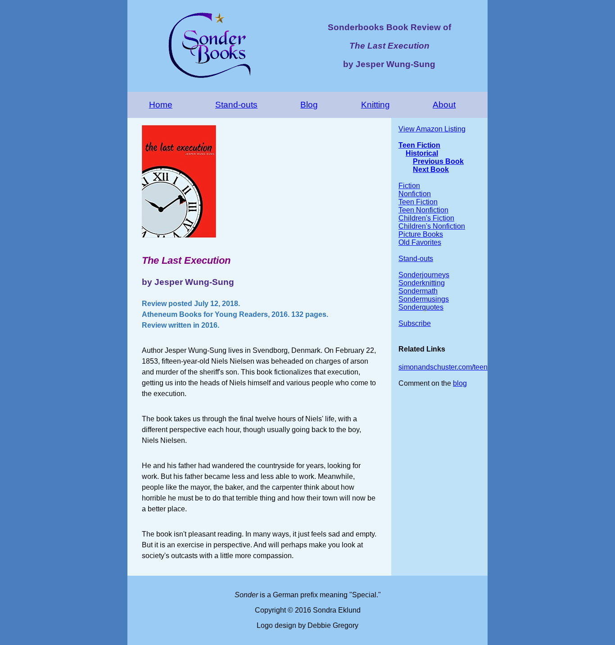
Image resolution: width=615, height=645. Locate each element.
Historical (422, 153)
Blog (309, 104)
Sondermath (418, 291)
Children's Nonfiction (431, 226)
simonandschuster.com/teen (443, 367)
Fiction (409, 185)
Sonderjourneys (423, 275)
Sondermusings (423, 299)
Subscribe (414, 323)
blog (460, 383)
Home (160, 104)
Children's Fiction (426, 218)
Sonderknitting (421, 283)
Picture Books (420, 234)
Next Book (431, 169)
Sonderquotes (420, 307)
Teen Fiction (419, 145)
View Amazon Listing (432, 129)
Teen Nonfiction (423, 210)
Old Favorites (419, 242)
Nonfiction (414, 194)
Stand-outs (236, 104)
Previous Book (438, 161)
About (444, 104)
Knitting (375, 104)
